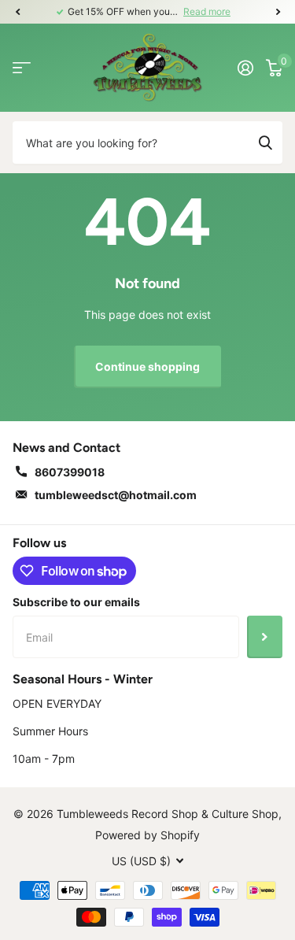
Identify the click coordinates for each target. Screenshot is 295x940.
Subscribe (264, 637)
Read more (206, 11)
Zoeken (265, 142)
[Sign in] (245, 68)
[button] (17, 11)
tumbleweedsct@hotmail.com (116, 494)
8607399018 (70, 472)
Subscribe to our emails (76, 602)
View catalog (22, 67)
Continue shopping (147, 366)
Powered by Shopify (147, 835)
